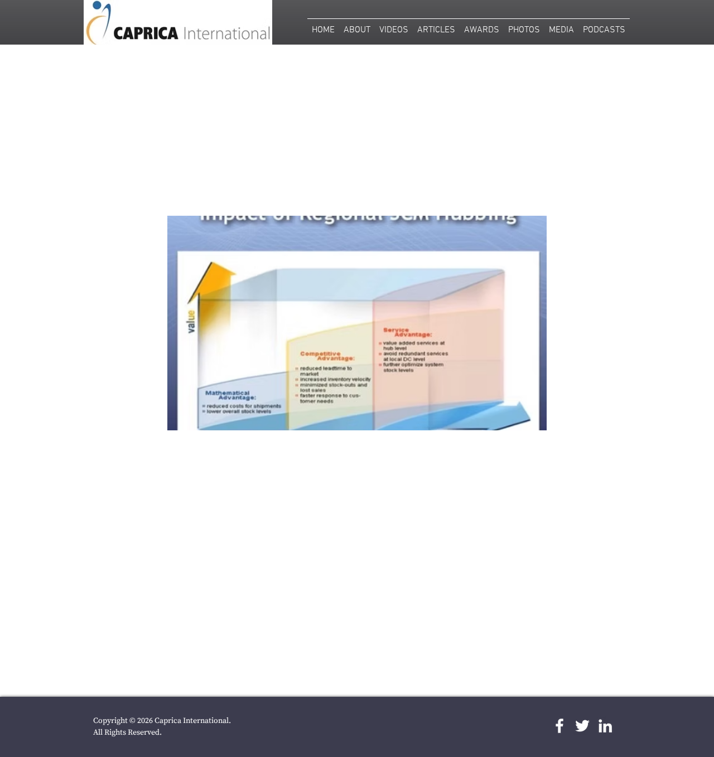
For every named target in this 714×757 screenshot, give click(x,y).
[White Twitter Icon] (582, 725)
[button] (524, 25)
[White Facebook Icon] (559, 725)
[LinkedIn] (605, 725)
